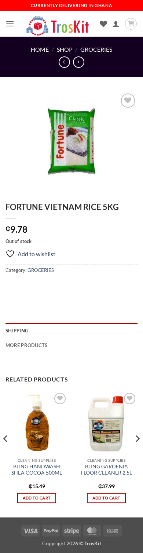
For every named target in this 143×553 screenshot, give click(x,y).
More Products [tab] (26, 345)
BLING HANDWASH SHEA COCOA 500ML (36, 470)
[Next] (137, 453)
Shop (65, 49)
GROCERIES (96, 49)
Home (40, 49)
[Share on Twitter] (39, 287)
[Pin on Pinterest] (65, 287)
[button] (10, 24)
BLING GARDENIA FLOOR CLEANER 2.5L (106, 470)
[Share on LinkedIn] (78, 287)
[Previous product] (78, 62)
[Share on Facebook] (25, 287)
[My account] (116, 24)
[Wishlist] (103, 24)
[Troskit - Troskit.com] (57, 24)
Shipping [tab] (17, 330)
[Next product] (64, 62)
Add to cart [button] (37, 497)
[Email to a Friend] (52, 287)
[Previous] (5, 453)
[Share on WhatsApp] (12, 287)
